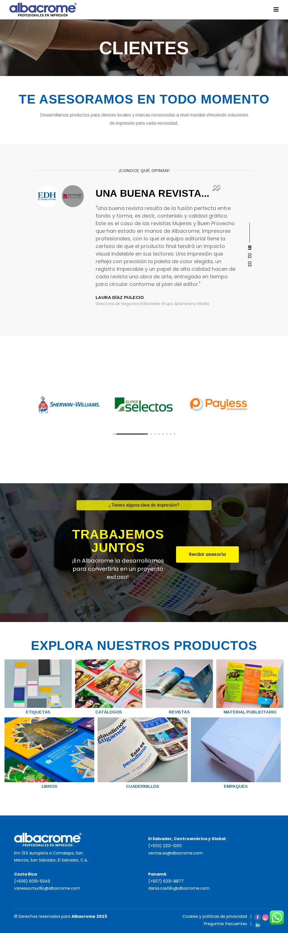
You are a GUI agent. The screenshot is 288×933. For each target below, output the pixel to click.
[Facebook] (257, 917)
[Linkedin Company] (257, 925)
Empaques (236, 786)
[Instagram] (265, 917)
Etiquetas (38, 712)
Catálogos (108, 712)
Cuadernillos (142, 786)
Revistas (179, 712)
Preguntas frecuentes (225, 924)
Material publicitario (250, 712)
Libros (49, 786)
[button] (249, 237)
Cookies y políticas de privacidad (215, 916)
